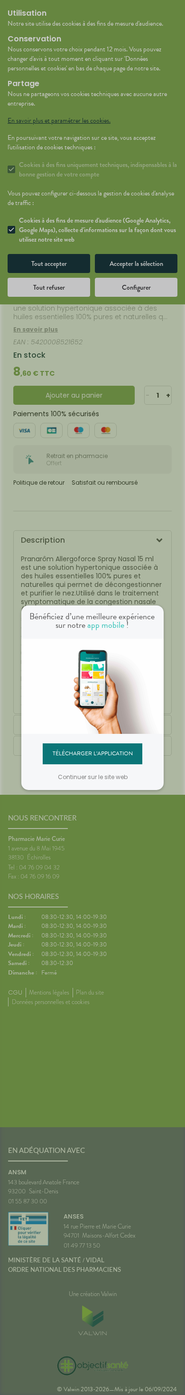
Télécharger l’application (93, 753)
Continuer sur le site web (93, 777)
